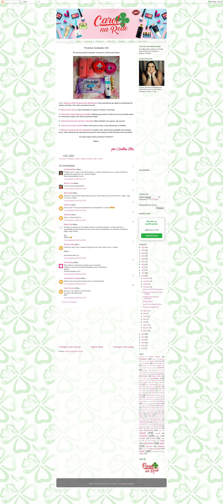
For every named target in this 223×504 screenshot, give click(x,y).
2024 (143, 253)
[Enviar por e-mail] (64, 156)
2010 (143, 348)
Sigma (141, 416)
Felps (160, 382)
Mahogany (151, 399)
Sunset (160, 418)
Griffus (160, 388)
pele (95, 159)
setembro (146, 287)
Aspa (159, 361)
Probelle (151, 412)
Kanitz (153, 392)
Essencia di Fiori (144, 380)
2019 (143, 267)
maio (145, 319)
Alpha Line (144, 361)
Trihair (161, 422)
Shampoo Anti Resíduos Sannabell (151, 297)
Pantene (161, 406)
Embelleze (155, 378)
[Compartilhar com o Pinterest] (73, 156)
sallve (144, 448)
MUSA (162, 397)
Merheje (141, 401)
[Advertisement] (96, 326)
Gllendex (158, 386)
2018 (143, 270)
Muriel (154, 401)
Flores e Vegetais (150, 384)
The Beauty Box (155, 420)
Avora (155, 363)
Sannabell (159, 414)
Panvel (144, 407)
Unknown (67, 205)
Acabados (70, 159)
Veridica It (141, 426)
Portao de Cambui (146, 410)
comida (157, 433)
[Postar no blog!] (66, 156)
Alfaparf (154, 359)
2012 (143, 343)
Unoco (149, 424)
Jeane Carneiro (69, 288)
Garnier (143, 386)
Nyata (145, 405)
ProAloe (144, 412)
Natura (161, 401)
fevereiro (146, 328)
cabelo (77, 159)
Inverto (146, 392)
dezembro (146, 278)
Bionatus (141, 367)
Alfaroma (161, 359)
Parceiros (100, 41)
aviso (160, 430)
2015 (143, 334)
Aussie (141, 363)
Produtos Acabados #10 (151, 307)
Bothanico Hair (151, 367)
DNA (147, 374)
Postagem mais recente (70, 347)
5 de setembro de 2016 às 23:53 (75, 298)
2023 (143, 256)
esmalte (142, 438)
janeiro (145, 331)
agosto (145, 311)
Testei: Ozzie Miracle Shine (152, 304)
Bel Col (161, 363)
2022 (143, 259)
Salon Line (149, 414)
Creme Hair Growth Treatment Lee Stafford (76, 114)
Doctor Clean (143, 378)
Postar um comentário (69, 302)
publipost (161, 446)
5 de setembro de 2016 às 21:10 (75, 284)
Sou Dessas (151, 418)
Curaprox (141, 374)
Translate (155, 199)
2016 (143, 276)
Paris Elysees (153, 407)
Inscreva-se (151, 236)
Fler (140, 384)
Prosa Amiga (68, 262)
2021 (143, 261)
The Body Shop (144, 422)
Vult (160, 426)
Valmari (160, 424)
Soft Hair (141, 418)
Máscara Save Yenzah (69, 110)
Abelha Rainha (154, 357)
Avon (147, 363)
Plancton (161, 407)
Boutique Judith (147, 370)
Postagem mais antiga (123, 347)
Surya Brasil (142, 420)
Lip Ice (160, 395)
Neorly (151, 403)
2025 (143, 250)
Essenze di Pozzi (156, 380)
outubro (146, 284)
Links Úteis (142, 41)
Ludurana (148, 397)
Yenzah (99, 159)
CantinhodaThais (70, 169)
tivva (153, 451)
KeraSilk (159, 392)
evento (152, 438)
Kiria (147, 395)
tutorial (160, 451)
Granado (152, 389)
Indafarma (152, 390)
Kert (140, 395)
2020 (143, 264)
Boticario (161, 368)
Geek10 (150, 386)
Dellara (153, 374)
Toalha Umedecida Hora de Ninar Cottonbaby (77, 121)
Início (78, 41)
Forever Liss (160, 384)
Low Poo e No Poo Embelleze (153, 289)
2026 (143, 247)
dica (157, 436)
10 (133, 285)
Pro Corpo (161, 410)
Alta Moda (152, 361)
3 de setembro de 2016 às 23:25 (75, 258)
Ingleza (160, 390)
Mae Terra (144, 399)
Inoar (140, 392)
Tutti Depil (142, 424)
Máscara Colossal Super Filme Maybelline (76, 130)
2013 (143, 340)
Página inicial (97, 347)
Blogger (130, 484)
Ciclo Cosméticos (150, 372)
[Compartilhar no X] (68, 156)
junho (145, 316)
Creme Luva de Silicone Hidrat (72, 125)
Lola (140, 397)
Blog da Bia (68, 193)
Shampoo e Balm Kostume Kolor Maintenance (80, 103)
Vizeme (154, 426)
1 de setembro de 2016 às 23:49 (75, 210)
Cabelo (131, 41)
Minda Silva (68, 224)
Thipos (155, 422)
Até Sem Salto (69, 244)
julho (145, 313)
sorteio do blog (154, 449)
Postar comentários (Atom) (74, 351)
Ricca (141, 414)
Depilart (145, 376)
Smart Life (159, 416)
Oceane (152, 406)
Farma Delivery (143, 382)
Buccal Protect (158, 370)
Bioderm (159, 365)
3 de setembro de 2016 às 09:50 (75, 240)
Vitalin (148, 426)
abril (144, 322)
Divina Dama (156, 376)
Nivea (158, 403)
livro (146, 440)
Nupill (140, 405)
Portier (154, 410)
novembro (146, 281)
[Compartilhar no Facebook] (71, 156)
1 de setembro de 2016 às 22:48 (75, 189)
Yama (151, 428)
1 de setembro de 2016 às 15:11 (75, 179)
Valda (154, 424)
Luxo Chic (155, 397)
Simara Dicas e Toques (72, 278)
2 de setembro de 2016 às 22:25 (75, 220)
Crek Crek (159, 372)
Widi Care (142, 428)
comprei (83, 159)
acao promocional (146, 430)
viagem (141, 453)
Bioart (151, 365)
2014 (143, 337)
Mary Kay (159, 399)
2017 (143, 273)
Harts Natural (142, 390)
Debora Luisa (69, 183)
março (145, 325)
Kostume (90, 159)
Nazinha (145, 403)
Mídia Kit (110, 41)
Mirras (148, 401)
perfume (149, 446)
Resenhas (88, 41)
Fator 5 (153, 382)
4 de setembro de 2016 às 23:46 (75, 274)
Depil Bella (160, 374)
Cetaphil (141, 372)
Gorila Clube (142, 388)
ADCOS (141, 356)
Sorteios (121, 41)
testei (142, 451)
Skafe (150, 416)
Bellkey (145, 365)
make (162, 441)
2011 (143, 345)
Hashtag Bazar (148, 301)
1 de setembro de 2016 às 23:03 (75, 200)
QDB (159, 412)
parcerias (148, 443)
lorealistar (153, 440)
